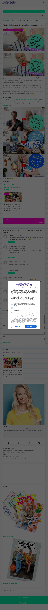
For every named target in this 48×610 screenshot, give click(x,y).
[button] (24, 311)
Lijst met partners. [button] (29, 316)
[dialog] (24, 305)
